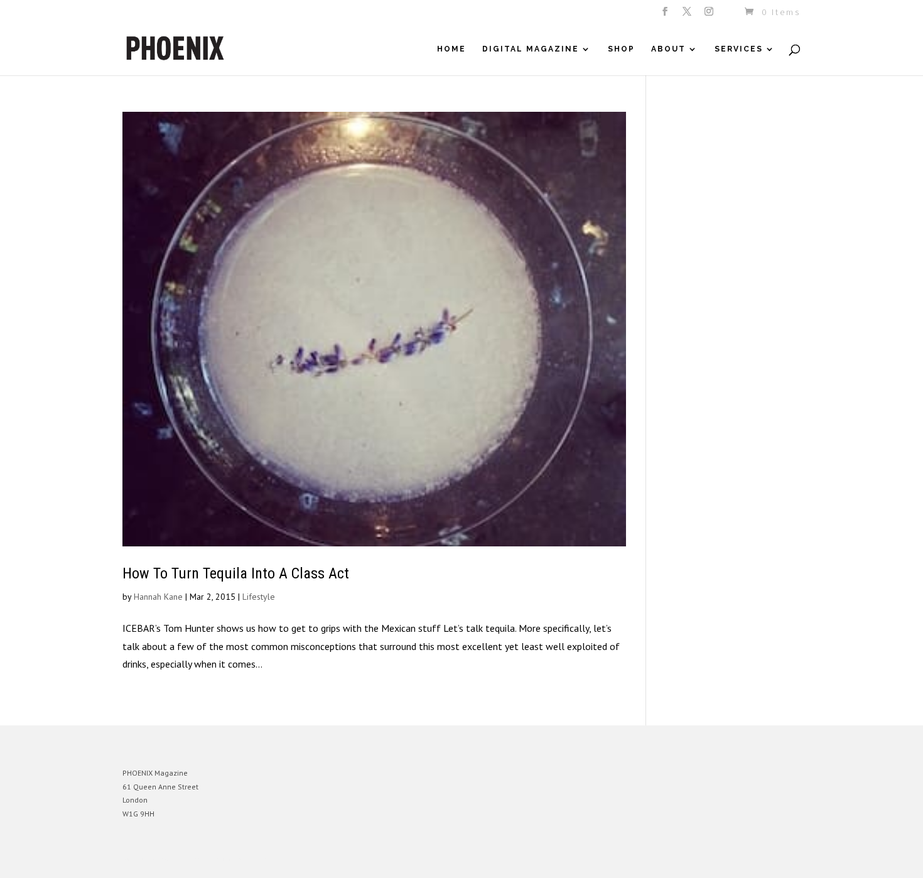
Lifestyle (258, 596)
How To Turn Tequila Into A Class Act (235, 573)
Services (739, 49)
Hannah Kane (158, 596)
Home (451, 49)
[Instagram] (709, 15)
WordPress (259, 859)
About (668, 49)
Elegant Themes (181, 859)
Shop (621, 49)
